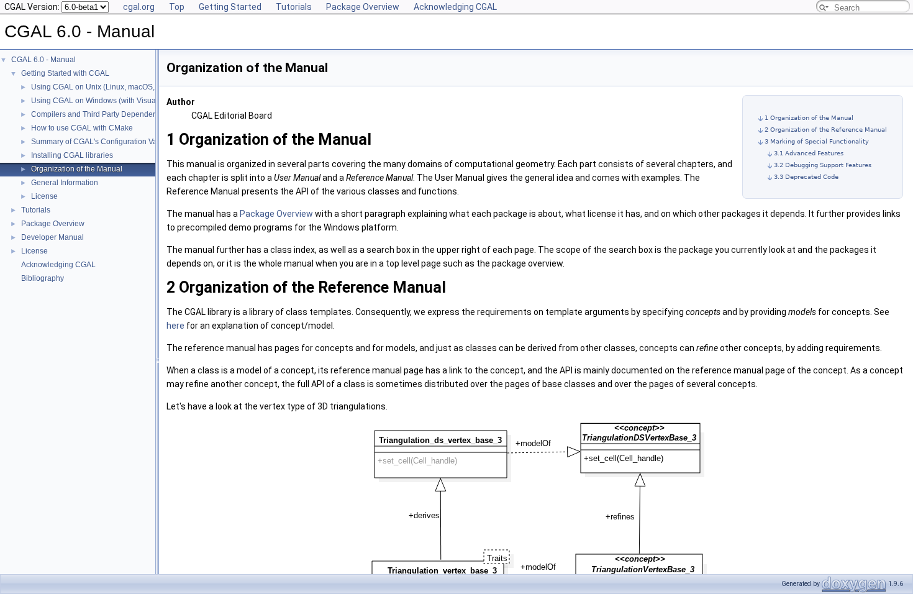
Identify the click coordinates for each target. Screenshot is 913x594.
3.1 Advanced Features (808, 153)
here (175, 326)
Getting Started (230, 7)
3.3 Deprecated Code (806, 176)
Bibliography (42, 278)
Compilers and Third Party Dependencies (101, 114)
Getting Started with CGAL (65, 73)
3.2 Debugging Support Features (822, 165)
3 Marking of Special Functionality (817, 141)
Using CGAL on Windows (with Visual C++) (103, 100)
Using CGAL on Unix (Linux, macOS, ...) (98, 87)
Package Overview (362, 7)
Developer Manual (52, 237)
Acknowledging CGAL (455, 7)
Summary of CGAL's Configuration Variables (105, 141)
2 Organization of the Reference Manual (826, 129)
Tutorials (294, 7)
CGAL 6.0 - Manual (43, 59)
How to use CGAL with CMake (82, 128)
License (44, 196)
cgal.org (139, 7)
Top (176, 7)
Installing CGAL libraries (72, 155)
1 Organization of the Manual (809, 117)
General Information (64, 182)
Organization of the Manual (76, 169)
